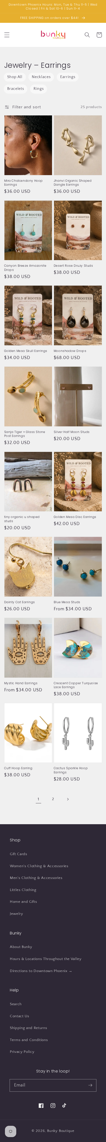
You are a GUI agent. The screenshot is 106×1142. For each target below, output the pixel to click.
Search (16, 1004)
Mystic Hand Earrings (21, 683)
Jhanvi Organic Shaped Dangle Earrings (73, 183)
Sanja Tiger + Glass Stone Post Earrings (24, 434)
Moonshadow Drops (70, 351)
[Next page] (67, 799)
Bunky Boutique (60, 1131)
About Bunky (21, 947)
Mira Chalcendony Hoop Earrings (23, 183)
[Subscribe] (90, 1085)
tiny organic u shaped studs (22, 519)
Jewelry (16, 914)
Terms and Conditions (29, 1040)
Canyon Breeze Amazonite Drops (25, 268)
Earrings (67, 77)
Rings (39, 89)
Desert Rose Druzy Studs (73, 266)
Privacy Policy (22, 1052)
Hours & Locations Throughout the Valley (46, 959)
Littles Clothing (23, 890)
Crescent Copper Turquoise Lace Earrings (76, 685)
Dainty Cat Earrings (19, 602)
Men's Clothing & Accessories (36, 878)
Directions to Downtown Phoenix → (41, 971)
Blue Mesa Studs (67, 602)
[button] (7, 35)
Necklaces (41, 77)
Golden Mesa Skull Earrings (26, 351)
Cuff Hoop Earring (18, 768)
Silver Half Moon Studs (72, 432)
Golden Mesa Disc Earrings (75, 517)
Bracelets (15, 89)
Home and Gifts (23, 902)
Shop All (14, 77)
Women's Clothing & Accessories (39, 866)
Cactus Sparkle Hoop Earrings (71, 770)
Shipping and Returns (28, 1028)
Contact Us (19, 1016)
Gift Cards (18, 854)
